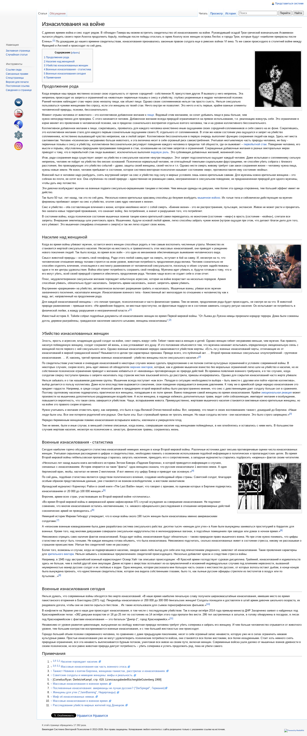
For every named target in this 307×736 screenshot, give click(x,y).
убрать (75, 52)
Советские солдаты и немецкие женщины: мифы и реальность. (93, 675)
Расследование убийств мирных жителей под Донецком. (89, 705)
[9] (59, 575)
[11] (171, 618)
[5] (104, 490)
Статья (42, 13)
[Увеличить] (299, 109)
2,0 (54, 665)
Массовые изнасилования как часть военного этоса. (94, 666)
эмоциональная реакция (276, 392)
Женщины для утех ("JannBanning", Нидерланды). (84, 692)
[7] (58, 520)
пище (150, 114)
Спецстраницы (15, 77)
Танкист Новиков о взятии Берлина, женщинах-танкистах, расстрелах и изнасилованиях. (109, 671)
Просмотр (216, 13)
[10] (208, 604)
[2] (170, 320)
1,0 (54, 660)
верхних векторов (141, 367)
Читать (203, 13)
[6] (93, 510)
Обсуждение (58, 13)
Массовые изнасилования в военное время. (80, 683)
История (230, 13)
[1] (54, 40)
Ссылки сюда (14, 69)
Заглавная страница (18, 50)
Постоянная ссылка (17, 85)
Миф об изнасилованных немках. (74, 696)
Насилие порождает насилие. (79, 661)
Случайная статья (17, 54)
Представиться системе (289, 3)
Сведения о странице (19, 90)
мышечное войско (209, 197)
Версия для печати (17, 82)
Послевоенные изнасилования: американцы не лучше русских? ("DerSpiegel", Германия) (109, 688)
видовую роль (160, 152)
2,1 (58, 665)
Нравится (84, 715)
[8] (281, 530)
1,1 (58, 660)
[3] (290, 413)
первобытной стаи (255, 144)
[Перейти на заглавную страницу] (18, 20)
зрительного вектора (61, 554)
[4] (193, 470)
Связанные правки (17, 73)
